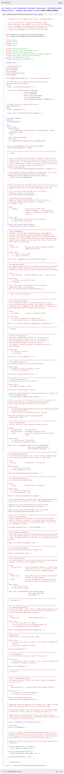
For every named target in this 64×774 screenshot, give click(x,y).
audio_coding (28, 10)
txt (57, 771)
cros (14, 8)
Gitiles (10, 771)
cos (3, 8)
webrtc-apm (41, 8)
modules (19, 10)
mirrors (8, 8)
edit (40, 14)
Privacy (14, 771)
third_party (31, 8)
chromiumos (21, 8)
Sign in (60, 2)
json (61, 771)
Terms (19, 771)
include (37, 10)
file (35, 14)
